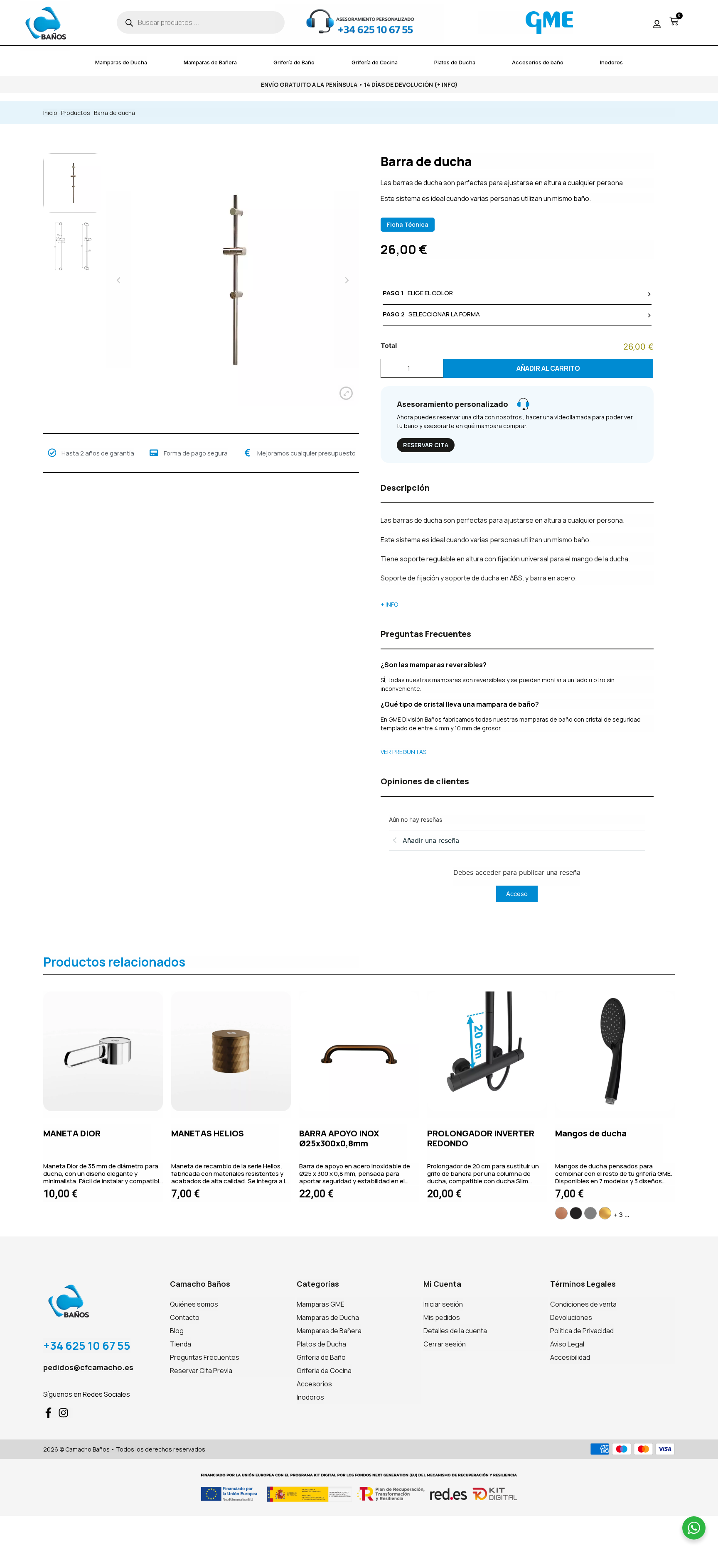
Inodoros (611, 62)
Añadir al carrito (548, 368)
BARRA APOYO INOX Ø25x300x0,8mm (339, 1138)
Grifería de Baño (294, 62)
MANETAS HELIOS (207, 1133)
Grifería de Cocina (375, 62)
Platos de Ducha (454, 62)
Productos (75, 113)
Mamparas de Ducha (121, 62)
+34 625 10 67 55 (86, 1345)
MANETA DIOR (72, 1133)
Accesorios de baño (537, 62)
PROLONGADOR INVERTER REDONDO (480, 1138)
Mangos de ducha (591, 1133)
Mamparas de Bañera (210, 62)
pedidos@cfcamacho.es (88, 1367)
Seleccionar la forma (431, 314)
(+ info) (445, 84)
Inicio (50, 113)
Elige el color (418, 293)
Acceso (517, 894)
